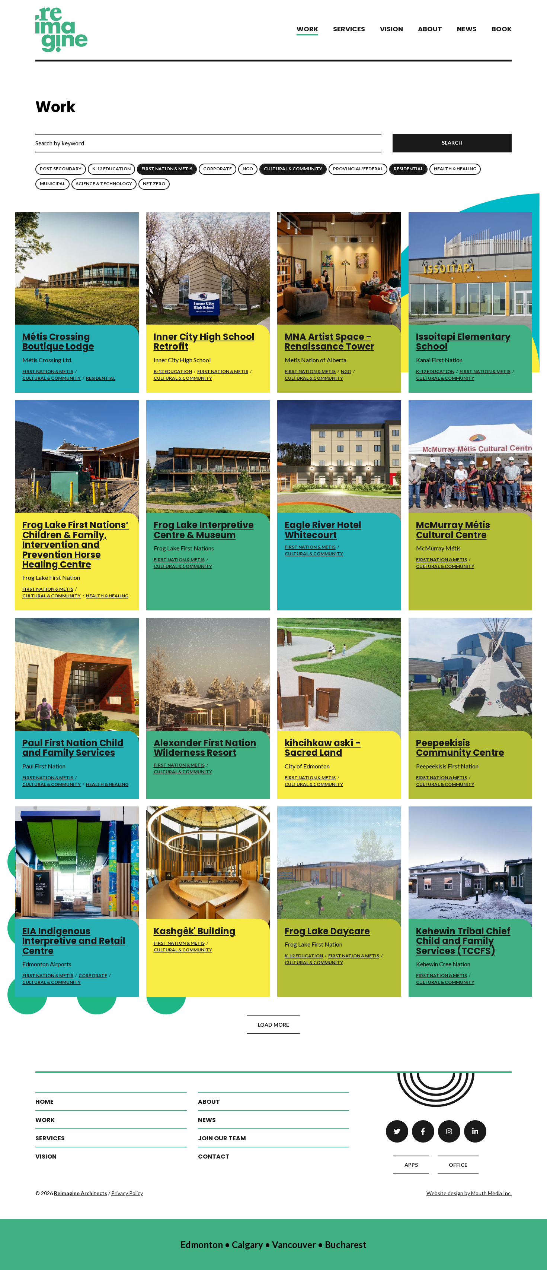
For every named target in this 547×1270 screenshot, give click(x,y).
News (467, 29)
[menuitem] (307, 29)
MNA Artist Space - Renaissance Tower (329, 342)
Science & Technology (104, 183)
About (430, 29)
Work (307, 29)
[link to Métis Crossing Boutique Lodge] (77, 274)
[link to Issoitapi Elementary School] (470, 274)
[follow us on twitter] (397, 1131)
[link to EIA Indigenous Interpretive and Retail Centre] (77, 868)
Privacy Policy (127, 1193)
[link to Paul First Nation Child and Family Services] (77, 680)
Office (458, 1165)
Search (452, 142)
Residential (408, 168)
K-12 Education (111, 168)
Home (44, 1101)
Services (349, 29)
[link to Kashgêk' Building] (208, 868)
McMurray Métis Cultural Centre (453, 530)
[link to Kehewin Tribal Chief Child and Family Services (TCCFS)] (470, 868)
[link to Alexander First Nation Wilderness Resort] (208, 680)
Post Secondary (60, 168)
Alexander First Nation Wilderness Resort (205, 748)
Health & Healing (455, 168)
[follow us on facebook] (423, 1131)
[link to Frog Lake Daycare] (339, 868)
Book (502, 29)
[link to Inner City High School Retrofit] (208, 274)
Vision (391, 29)
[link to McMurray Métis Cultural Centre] (470, 462)
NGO (248, 168)
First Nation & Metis (166, 168)
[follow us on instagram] (449, 1131)
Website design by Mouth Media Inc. (469, 1193)
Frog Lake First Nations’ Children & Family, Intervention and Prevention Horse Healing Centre (75, 545)
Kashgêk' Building (195, 931)
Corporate (217, 168)
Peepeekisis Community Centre (460, 748)
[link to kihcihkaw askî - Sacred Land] (339, 680)
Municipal (52, 183)
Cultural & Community (293, 168)
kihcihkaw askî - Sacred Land (323, 748)
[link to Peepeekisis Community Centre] (470, 680)
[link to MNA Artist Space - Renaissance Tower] (339, 274)
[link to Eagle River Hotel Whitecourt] (339, 462)
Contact (214, 1156)
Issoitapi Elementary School (463, 342)
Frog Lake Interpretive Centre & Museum (204, 530)
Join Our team (222, 1138)
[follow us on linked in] (475, 1131)
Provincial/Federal (358, 168)
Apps (411, 1165)
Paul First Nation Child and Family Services (73, 748)
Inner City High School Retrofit (204, 342)
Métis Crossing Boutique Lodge (58, 342)
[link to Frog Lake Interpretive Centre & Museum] (208, 462)
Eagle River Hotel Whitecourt (323, 530)
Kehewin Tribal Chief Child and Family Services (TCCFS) (463, 941)
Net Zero (154, 183)
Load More (273, 1024)
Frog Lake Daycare (327, 931)
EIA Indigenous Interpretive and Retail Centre (73, 941)
